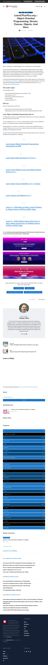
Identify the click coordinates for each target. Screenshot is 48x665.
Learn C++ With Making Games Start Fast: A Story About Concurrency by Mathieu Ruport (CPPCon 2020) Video (23, 223)
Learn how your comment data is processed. (28, 387)
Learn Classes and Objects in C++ (18, 195)
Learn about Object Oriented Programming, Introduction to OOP (22, 145)
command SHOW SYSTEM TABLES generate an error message (16, 610)
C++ (20, 12)
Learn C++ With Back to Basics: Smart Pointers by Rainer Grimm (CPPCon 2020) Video (24, 208)
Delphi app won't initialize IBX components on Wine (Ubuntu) (15, 607)
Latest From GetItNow (10, 551)
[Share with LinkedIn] (41, 299)
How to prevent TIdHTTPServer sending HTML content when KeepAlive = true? (19, 563)
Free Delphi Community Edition (14, 292)
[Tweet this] (40, 299)
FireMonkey (24, 464)
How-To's (24, 470)
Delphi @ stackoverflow (11, 576)
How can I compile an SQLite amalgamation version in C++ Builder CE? (17, 567)
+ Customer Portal (28, 1)
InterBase (24, 477)
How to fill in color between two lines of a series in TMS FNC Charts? (17, 583)
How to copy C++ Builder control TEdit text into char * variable (15, 572)
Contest (24, 447)
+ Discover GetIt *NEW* (39, 1)
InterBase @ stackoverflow (12, 595)
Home (4, 651)
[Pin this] (43, 299)
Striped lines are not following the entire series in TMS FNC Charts (16, 585)
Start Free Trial (18, 288)
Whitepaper (24, 524)
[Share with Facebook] (38, 299)
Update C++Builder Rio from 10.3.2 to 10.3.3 (12, 569)
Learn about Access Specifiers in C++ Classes (23, 184)
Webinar (24, 521)
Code (23, 12)
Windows (24, 527)
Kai (24, 484)
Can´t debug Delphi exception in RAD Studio (12, 590)
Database (24, 450)
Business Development (24, 434)
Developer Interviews (24, 457)
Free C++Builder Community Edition (33, 292)
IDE (26, 12)
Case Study (24, 440)
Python (24, 497)
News (25, 622)
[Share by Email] (44, 299)
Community (26, 633)
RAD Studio (30, 12)
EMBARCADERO (9, 640)
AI (24, 430)
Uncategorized (6, 537)
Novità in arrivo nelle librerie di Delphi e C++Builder (23, 409)
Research (24, 507)
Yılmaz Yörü (24, 30)
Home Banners (24, 467)
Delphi (24, 454)
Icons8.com (9, 637)
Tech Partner (24, 517)
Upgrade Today (29, 288)
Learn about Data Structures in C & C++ (21, 158)
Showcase (24, 514)
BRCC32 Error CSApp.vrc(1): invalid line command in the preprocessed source (19, 565)
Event (24, 460)
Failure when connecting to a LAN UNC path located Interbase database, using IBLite (20, 605)
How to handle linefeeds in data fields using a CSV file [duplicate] (16, 581)
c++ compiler (33, 74)
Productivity (24, 494)
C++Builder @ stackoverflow (12, 558)
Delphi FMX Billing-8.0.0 (8, 588)
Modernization (24, 487)
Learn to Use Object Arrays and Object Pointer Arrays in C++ (23, 171)
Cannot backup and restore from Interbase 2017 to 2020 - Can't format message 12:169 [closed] (22, 599)
